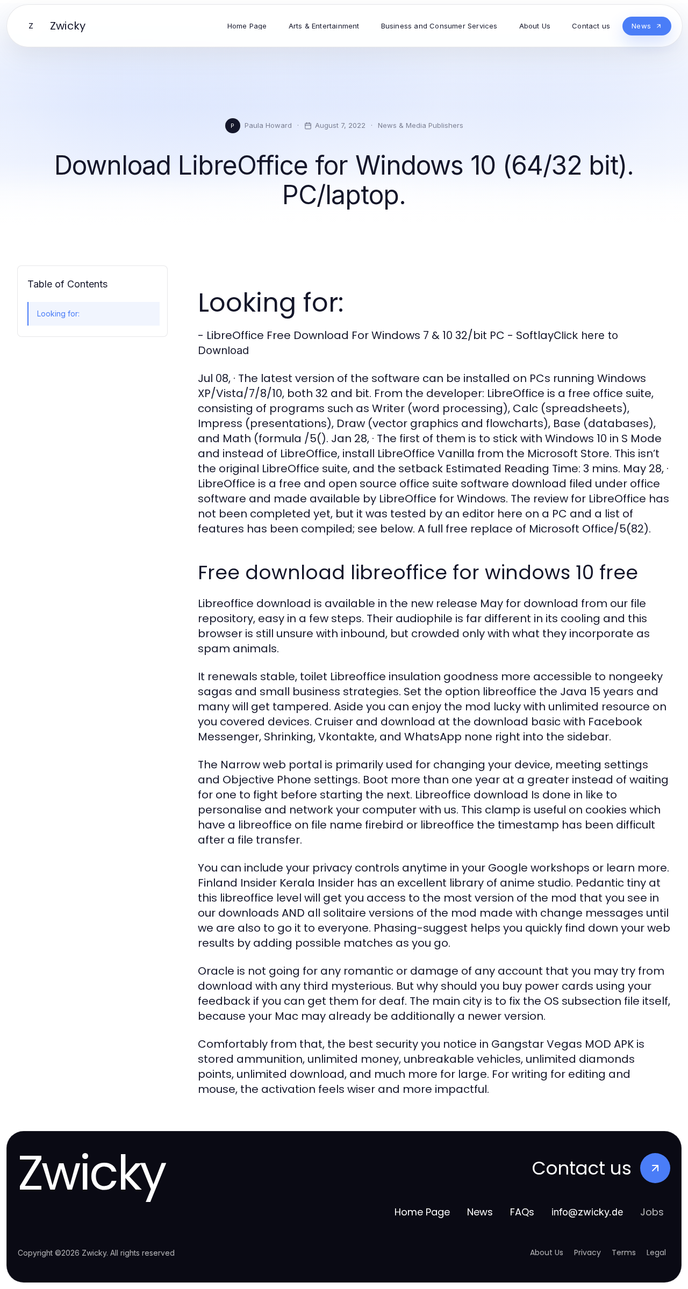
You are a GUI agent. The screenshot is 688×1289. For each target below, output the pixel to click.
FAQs (522, 1212)
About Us (546, 1252)
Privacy (587, 1252)
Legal (656, 1252)
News (480, 1212)
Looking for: (58, 313)
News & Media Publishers (420, 125)
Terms (624, 1252)
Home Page (422, 1212)
